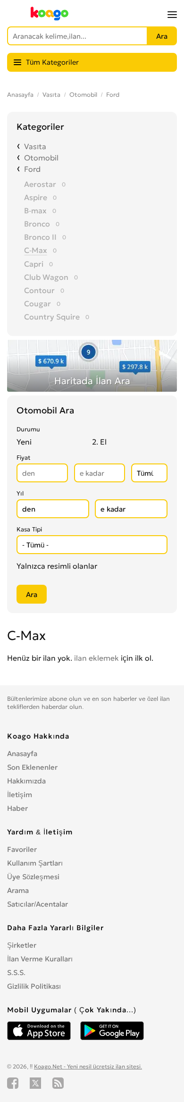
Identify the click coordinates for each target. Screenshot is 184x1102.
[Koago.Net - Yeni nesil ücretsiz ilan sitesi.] (49, 18)
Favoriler (22, 849)
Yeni (24, 441)
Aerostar (40, 184)
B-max (35, 210)
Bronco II (40, 237)
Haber (17, 808)
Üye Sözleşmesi (33, 876)
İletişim (19, 794)
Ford (112, 95)
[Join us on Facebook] (12, 1083)
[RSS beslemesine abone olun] (58, 1083)
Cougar (37, 303)
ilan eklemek (96, 658)
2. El (99, 441)
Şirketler (21, 945)
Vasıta (51, 95)
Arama (18, 890)
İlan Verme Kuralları (40, 958)
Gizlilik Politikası (34, 986)
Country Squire (52, 316)
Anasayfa (20, 95)
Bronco (37, 223)
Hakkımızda (26, 780)
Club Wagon (46, 277)
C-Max (35, 250)
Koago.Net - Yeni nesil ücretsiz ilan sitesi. (88, 1066)
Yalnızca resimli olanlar (57, 566)
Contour (39, 290)
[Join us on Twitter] (35, 1083)
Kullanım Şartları (35, 862)
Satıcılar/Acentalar (37, 904)
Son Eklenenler (32, 767)
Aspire (35, 197)
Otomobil (83, 95)
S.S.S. (16, 972)
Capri (33, 264)
